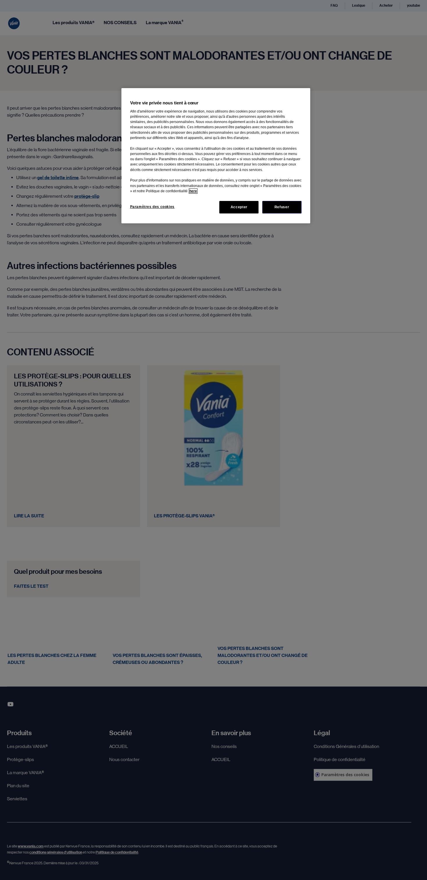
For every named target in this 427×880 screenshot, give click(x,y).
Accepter (239, 207)
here (193, 191)
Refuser (281, 207)
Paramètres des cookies (152, 207)
